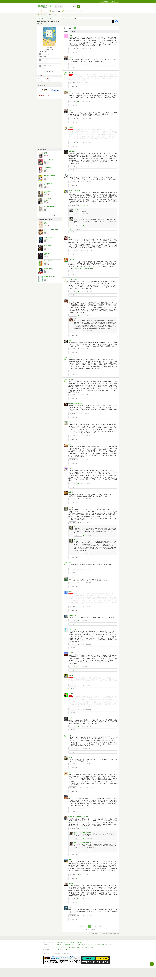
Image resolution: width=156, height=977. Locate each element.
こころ (45, 152)
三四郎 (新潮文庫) (48, 167)
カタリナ (70, 72)
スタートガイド (70, 942)
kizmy (70, 757)
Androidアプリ (60, 949)
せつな (70, 91)
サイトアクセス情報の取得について (103, 944)
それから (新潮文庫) (48, 183)
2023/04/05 (88, 181)
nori (69, 796)
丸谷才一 (45, 262)
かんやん (76, 209)
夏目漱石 (45, 161)
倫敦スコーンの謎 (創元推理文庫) (51, 229)
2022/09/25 (89, 315)
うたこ (70, 35)
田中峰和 (70, 883)
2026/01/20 (88, 63)
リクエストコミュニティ (87, 947)
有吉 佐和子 (46, 278)
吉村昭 (45, 254)
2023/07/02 (86, 166)
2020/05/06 (88, 582)
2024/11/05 (88, 118)
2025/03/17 (86, 82)
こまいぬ (70, 675)
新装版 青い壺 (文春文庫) (49, 276)
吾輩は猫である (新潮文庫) (49, 175)
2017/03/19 (88, 808)
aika (69, 444)
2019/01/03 (88, 685)
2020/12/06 (89, 483)
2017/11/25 (88, 748)
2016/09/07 (88, 898)
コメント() (82, 48)
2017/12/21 (88, 709)
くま (69, 907)
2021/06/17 (88, 435)
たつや (70, 57)
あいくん (70, 507)
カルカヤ (70, 653)
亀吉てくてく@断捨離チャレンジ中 (78, 816)
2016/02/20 (88, 915)
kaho (69, 300)
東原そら (70, 127)
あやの (70, 237)
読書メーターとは (61, 942)
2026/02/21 (88, 48)
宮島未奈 (45, 270)
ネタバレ (73, 31)
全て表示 (66, 31)
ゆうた (70, 591)
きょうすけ (71, 259)
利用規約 (79, 942)
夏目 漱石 (43, 14)
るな (69, 735)
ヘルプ (58, 947)
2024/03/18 (88, 142)
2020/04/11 (88, 606)
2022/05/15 (88, 394)
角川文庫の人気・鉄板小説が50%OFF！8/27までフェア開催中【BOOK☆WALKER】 (57, 18)
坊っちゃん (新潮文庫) (48, 160)
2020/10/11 (89, 522)
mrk (69, 340)
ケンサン (70, 379)
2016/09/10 (89, 874)
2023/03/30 (89, 205)
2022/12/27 (89, 250)
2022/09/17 (88, 348)
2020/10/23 (88, 498)
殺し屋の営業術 (47, 245)
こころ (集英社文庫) (48, 191)
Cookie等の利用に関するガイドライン (84, 944)
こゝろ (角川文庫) (48, 198)
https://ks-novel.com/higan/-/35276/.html (83, 268)
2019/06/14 (88, 620)
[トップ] (38, 15)
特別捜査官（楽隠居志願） (75, 403)
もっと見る (56, 215)
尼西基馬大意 (72, 615)
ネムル (70, 718)
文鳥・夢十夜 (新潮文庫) (49, 206)
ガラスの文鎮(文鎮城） (74, 190)
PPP (69, 859)
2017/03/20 (89, 787)
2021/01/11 (89, 459)
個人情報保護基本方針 (68, 944)
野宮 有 (45, 246)
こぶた (70, 422)
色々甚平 (70, 694)
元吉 (69, 357)
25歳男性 (70, 492)
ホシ (69, 772)
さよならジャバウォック (49, 237)
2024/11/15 (88, 101)
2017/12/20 (89, 726)
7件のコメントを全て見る (75, 229)
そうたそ (70, 468)
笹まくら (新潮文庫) (48, 261)
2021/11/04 (86, 413)
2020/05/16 (88, 569)
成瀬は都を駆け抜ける (49, 268)
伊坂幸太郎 (46, 239)
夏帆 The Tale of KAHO (49, 222)
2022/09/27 (89, 291)
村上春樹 (45, 223)
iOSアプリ (68, 949)
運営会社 (59, 944)
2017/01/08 (89, 828)
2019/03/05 (88, 666)
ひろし (70, 562)
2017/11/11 (88, 763)
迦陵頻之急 (71, 151)
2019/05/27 (88, 644)
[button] (78, 6)
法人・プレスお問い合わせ (74, 947)
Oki (69, 175)
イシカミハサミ (72, 279)
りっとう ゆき (72, 629)
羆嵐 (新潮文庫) (47, 253)
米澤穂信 (45, 231)
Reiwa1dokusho (73, 577)
